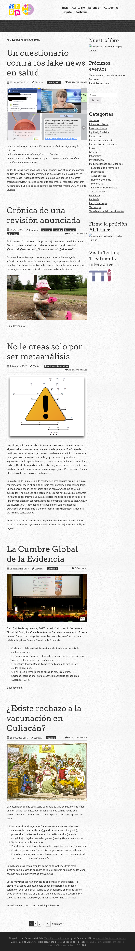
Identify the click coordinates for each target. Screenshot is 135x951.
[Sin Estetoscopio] (31, 11)
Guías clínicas (98, 175)
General (93, 152)
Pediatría (58, 229)
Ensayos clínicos (98, 128)
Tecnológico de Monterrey (57, 938)
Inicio (64, 7)
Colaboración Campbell (27, 656)
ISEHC (26, 679)
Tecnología (95, 207)
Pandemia (94, 195)
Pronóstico (97, 183)
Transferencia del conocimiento (106, 211)
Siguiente (57, 923)
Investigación (53, 82)
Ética (92, 148)
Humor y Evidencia (101, 179)
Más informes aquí (99, 83)
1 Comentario (81, 568)
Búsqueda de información (105, 167)
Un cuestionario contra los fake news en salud (46, 62)
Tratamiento (98, 191)
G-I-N (14, 671)
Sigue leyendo (16, 325)
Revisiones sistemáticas (56, 366)
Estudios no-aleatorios (101, 140)
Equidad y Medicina (99, 132)
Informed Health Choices (66, 185)
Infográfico (95, 155)
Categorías (111, 7)
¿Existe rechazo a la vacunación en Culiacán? (44, 718)
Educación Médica (98, 124)
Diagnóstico (97, 171)
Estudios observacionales (103, 144)
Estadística (95, 136)
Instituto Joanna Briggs (27, 664)
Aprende (93, 7)
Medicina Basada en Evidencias (106, 163)
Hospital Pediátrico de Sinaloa (111, 938)
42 (48, 923)
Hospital (66, 12)
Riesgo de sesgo (98, 203)
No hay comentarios (77, 81)
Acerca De (78, 7)
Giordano (39, 82)
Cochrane (82, 12)
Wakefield (60, 865)
